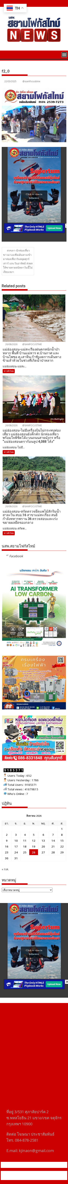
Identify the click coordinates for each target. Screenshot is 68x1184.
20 (43, 846)
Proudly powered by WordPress (27, 1173)
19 (33, 846)
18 (24, 846)
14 (53, 840)
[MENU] (64, 54)
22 (62, 846)
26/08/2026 (11, 344)
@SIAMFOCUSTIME (32, 344)
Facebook (16, 556)
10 (16, 840)
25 (24, 852)
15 (62, 840)
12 (33, 840)
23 (6, 852)
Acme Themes (43, 1178)
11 (24, 840)
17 (16, 846)
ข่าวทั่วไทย (9, 371)
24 (16, 852)
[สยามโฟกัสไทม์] (5, 54)
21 (53, 846)
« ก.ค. (5, 869)
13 (43, 840)
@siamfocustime (31, 81)
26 (33, 852)
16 (6, 846)
